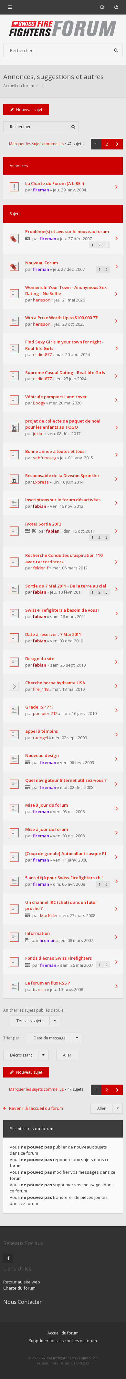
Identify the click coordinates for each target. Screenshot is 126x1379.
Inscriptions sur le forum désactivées (62, 500)
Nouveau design (42, 755)
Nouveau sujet (29, 109)
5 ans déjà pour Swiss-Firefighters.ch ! (64, 878)
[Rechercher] (116, 50)
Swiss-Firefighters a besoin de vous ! (62, 610)
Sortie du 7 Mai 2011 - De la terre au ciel (65, 586)
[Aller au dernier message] (116, 187)
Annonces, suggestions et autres (53, 76)
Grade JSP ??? (39, 707)
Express (41, 482)
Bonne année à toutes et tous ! (56, 451)
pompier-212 (45, 713)
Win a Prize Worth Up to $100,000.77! (62, 318)
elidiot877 (42, 354)
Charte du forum (19, 1288)
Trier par (34, 1038)
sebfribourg (44, 458)
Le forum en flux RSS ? (47, 983)
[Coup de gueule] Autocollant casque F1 (66, 853)
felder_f (40, 568)
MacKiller (49, 915)
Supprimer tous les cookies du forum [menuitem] (63, 1340)
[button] (117, 144)
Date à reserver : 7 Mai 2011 (53, 634)
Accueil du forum (63, 1333)
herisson (41, 300)
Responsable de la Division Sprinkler (62, 475)
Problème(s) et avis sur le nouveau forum (67, 231)
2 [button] (107, 144)
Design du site (39, 658)
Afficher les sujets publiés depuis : (34, 1015)
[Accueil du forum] (63, 29)
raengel (40, 738)
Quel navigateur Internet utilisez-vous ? (66, 780)
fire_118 (40, 689)
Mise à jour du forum (46, 805)
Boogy (39, 403)
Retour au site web (21, 1282)
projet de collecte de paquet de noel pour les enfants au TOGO (62, 424)
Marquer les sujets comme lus (36, 144)
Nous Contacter (22, 1301)
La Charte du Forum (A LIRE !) (54, 183)
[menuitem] (116, 7)
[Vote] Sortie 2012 (43, 524)
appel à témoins (41, 731)
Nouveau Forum (41, 263)
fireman (41, 190)
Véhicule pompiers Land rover (56, 397)
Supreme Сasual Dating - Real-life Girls (65, 372)
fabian (39, 506)
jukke (38, 433)
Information (37, 933)
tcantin (39, 989)
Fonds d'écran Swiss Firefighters (58, 958)
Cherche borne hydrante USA (55, 683)
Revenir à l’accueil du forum (36, 1108)
